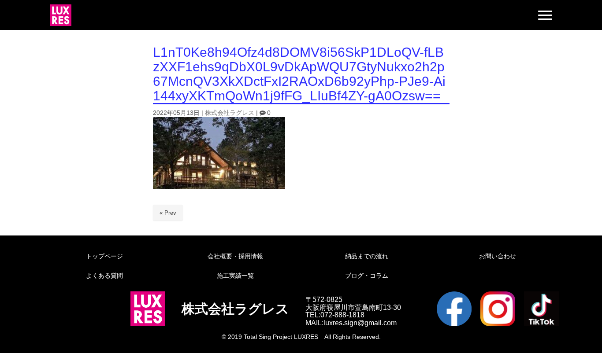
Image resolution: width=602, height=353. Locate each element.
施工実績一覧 (235, 275)
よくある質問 (104, 275)
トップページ (104, 256)
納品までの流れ (366, 256)
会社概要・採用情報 (235, 256)
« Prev (168, 213)
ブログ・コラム (366, 275)
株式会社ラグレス (229, 113)
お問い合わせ (497, 256)
